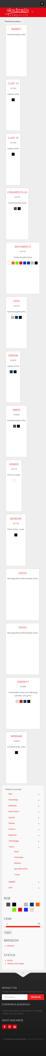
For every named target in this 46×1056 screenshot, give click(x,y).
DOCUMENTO (23, 246)
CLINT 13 (13, 83)
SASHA (23, 573)
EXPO (16, 301)
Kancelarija (13, 799)
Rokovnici (12, 835)
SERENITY (23, 682)
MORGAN (15, 518)
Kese (16, 851)
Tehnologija (13, 841)
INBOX (16, 410)
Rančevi (17, 863)
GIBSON (13, 355)
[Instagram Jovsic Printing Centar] (9, 1027)
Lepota (11, 817)
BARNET (16, 29)
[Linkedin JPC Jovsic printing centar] (15, 1027)
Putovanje (18, 857)
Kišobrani (12, 805)
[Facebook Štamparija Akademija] (4, 1027)
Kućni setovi (13, 811)
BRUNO (10, 945)
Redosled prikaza (13, 21)
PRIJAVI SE (36, 997)
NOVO (10, 960)
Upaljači (11, 881)
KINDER (13, 464)
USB (10, 887)
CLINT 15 (13, 138)
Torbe (11, 846)
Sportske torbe (21, 868)
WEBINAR (16, 736)
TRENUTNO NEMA (15, 963)
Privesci (11, 829)
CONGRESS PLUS (17, 192)
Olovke (11, 823)
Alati (10, 794)
